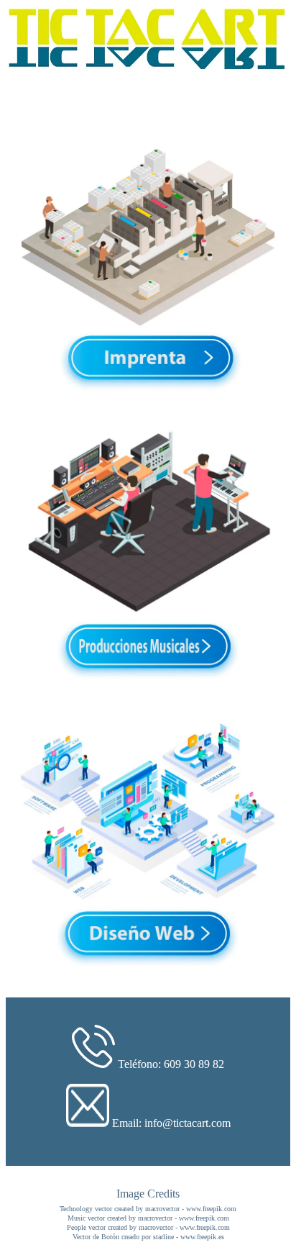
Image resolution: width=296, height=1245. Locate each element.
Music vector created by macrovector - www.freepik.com (148, 1218)
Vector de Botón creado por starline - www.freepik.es (148, 1237)
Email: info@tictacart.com (171, 1123)
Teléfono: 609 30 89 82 (171, 1064)
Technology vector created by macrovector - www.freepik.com (148, 1209)
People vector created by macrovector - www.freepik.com (148, 1227)
